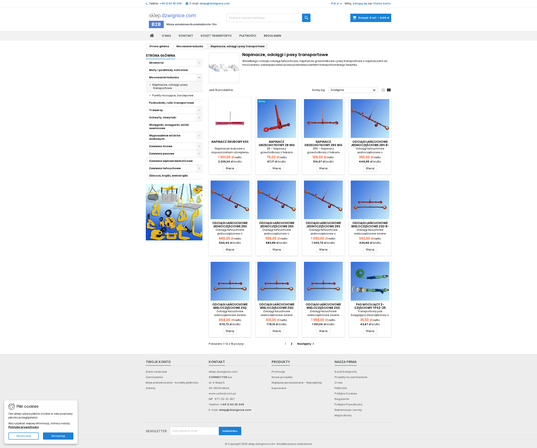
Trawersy (156, 110)
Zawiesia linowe (160, 146)
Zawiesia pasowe (161, 154)
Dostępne (354, 90)
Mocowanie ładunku (164, 77)
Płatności (247, 36)
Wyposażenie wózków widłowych (164, 137)
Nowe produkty (282, 377)
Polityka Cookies (346, 394)
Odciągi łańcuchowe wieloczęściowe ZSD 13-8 (276, 307)
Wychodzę (23, 436)
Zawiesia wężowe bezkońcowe (171, 161)
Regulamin (272, 36)
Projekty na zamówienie (351, 377)
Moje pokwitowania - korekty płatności (172, 383)
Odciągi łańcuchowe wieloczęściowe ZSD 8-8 (370, 226)
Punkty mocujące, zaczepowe (172, 95)
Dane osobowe (156, 372)
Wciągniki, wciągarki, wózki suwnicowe (169, 126)
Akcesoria (156, 63)
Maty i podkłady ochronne (168, 70)
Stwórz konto (382, 3)
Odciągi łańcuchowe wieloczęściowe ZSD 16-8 (323, 307)
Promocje (278, 372)
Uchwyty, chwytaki (162, 117)
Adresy (150, 388)
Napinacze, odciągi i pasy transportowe (170, 86)
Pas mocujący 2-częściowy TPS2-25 (370, 306)
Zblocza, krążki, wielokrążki (168, 176)
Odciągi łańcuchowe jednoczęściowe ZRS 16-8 (323, 226)
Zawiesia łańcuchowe (165, 168)
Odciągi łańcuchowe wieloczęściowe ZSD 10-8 (230, 307)
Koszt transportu (216, 36)
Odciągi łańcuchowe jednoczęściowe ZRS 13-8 (276, 226)
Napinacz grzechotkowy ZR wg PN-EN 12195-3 (277, 145)
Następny (306, 344)
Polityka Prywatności (348, 404)
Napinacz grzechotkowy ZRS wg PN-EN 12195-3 (323, 145)
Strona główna (160, 55)
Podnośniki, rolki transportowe (171, 103)
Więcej (231, 168)
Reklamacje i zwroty (348, 410)
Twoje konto (158, 361)
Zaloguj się (360, 3)
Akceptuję (58, 436)
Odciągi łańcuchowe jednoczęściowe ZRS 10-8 (230, 226)
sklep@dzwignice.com (214, 3)
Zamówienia (154, 377)
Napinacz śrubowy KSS (230, 142)
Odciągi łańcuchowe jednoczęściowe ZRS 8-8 (370, 145)
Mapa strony (343, 415)
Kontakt (186, 36)
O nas (166, 36)
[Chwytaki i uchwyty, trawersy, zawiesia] (174, 212)
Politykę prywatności (23, 427)
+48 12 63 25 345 (171, 3)
